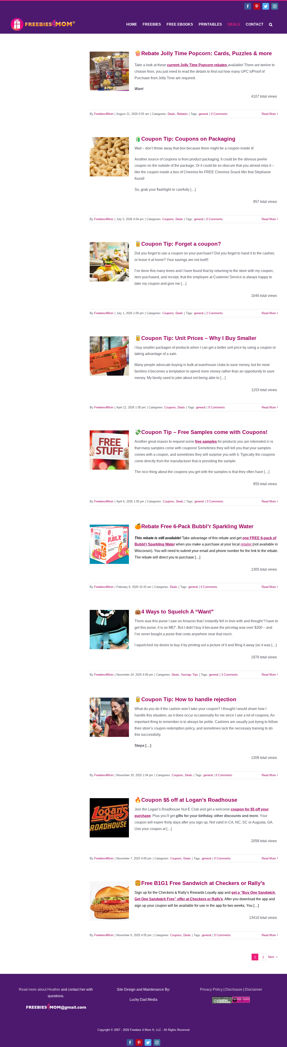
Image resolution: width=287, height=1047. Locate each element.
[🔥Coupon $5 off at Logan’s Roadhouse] (109, 817)
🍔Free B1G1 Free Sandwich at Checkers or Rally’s (200, 883)
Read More (269, 114)
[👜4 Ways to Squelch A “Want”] (109, 629)
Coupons (168, 219)
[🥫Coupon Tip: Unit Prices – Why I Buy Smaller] (109, 356)
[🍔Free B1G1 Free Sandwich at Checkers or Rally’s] (109, 901)
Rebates (182, 114)
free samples (206, 441)
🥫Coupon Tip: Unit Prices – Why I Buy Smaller (195, 338)
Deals (171, 114)
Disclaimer (253, 989)
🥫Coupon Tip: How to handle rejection (185, 699)
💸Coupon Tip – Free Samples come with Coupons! (201, 432)
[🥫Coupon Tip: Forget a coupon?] (109, 261)
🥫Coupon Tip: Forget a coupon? (178, 244)
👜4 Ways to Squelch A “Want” (174, 612)
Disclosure (233, 989)
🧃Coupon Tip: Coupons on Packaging (185, 139)
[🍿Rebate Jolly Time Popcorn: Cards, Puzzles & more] (109, 71)
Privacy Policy (211, 989)
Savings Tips (189, 674)
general (203, 114)
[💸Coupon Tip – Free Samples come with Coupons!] (109, 450)
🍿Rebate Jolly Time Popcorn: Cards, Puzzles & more (203, 53)
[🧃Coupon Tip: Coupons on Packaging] (109, 156)
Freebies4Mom (103, 114)
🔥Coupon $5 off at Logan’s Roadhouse (186, 800)
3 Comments (229, 674)
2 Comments (214, 313)
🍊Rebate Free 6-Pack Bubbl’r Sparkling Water (194, 526)
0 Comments (219, 114)
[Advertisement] (42, 75)
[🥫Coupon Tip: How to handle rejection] (109, 717)
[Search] (270, 24)
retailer (246, 544)
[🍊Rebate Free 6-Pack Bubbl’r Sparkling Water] (109, 544)
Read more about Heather (39, 989)
